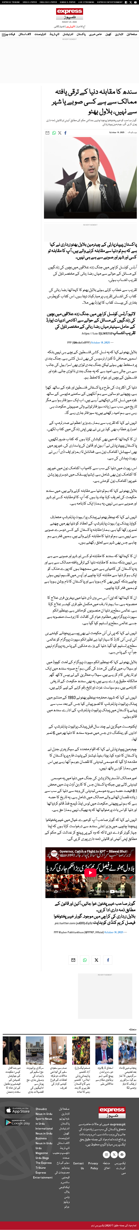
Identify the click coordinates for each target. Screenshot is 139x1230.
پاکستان (81, 34)
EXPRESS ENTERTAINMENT (110, 2)
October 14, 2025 (100, 343)
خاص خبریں (95, 34)
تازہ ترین (119, 34)
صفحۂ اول (132, 34)
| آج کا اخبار (80, 26)
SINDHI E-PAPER (67, 2)
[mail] (72, 960)
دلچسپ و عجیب (61, 1153)
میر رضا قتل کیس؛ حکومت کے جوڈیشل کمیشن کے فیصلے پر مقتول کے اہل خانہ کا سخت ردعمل (12, 1080)
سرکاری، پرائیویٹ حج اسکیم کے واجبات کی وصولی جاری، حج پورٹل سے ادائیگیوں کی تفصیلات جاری (35, 1080)
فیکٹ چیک (8, 34)
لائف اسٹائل (25, 34)
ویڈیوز (67, 1202)
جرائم (67, 1207)
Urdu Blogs (42, 1158)
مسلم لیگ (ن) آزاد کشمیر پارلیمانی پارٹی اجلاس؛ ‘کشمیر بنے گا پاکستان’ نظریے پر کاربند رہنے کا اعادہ (82, 1080)
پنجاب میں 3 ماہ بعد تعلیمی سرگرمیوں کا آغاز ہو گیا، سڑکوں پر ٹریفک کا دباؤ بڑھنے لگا (127, 1078)
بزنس (67, 1197)
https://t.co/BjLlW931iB (97, 333)
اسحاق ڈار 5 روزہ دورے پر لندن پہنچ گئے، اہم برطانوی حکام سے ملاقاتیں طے (104, 1076)
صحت (66, 1158)
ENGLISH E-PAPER (48, 2)
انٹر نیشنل (68, 34)
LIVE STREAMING (86, 2)
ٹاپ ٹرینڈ (54, 34)
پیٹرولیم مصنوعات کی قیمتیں (62, 1173)
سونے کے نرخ (63, 1163)
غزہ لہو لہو (64, 1119)
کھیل (108, 34)
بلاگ (67, 1192)
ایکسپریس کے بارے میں (120, 1168)
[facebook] (107, 960)
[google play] (21, 1122)
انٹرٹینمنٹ (40, 34)
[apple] (21, 1110)
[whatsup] (84, 960)
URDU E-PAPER (30, 2)
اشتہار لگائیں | (60, 26)
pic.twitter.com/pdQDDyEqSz (73, 923)
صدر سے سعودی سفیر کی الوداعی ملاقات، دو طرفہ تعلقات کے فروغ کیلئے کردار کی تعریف (58, 1078)
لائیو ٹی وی (70, 26)
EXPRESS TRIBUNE (11, 2)
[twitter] (96, 960)
